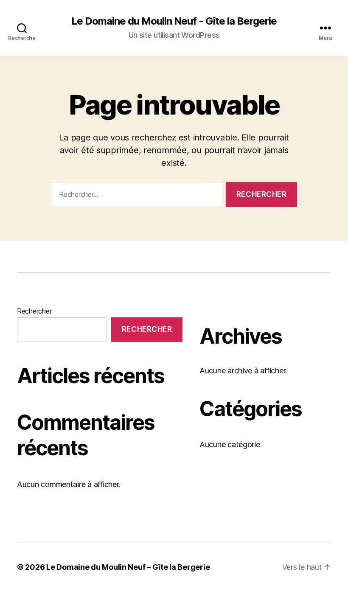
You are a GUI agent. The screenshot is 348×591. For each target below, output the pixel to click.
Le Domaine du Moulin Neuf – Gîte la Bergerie (128, 567)
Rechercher (34, 311)
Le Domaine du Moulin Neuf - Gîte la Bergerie (174, 21)
